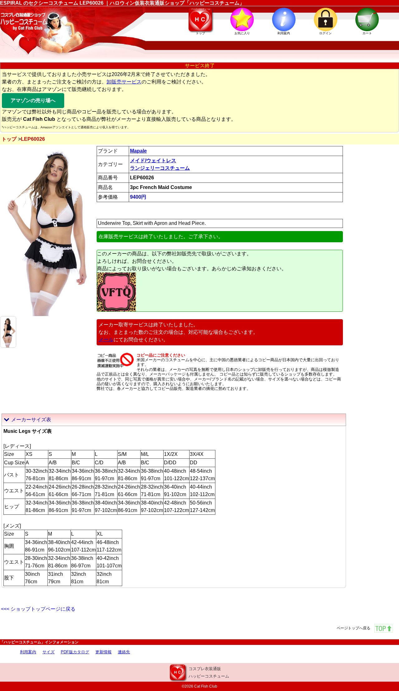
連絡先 (124, 652)
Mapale (138, 151)
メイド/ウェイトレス (153, 160)
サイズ (48, 652)
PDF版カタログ (75, 652)
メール (106, 339)
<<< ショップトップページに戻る (38, 609)
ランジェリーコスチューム (160, 168)
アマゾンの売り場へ (33, 100)
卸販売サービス (124, 81)
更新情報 (103, 652)
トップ (9, 139)
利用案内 (28, 652)
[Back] (8, 331)
